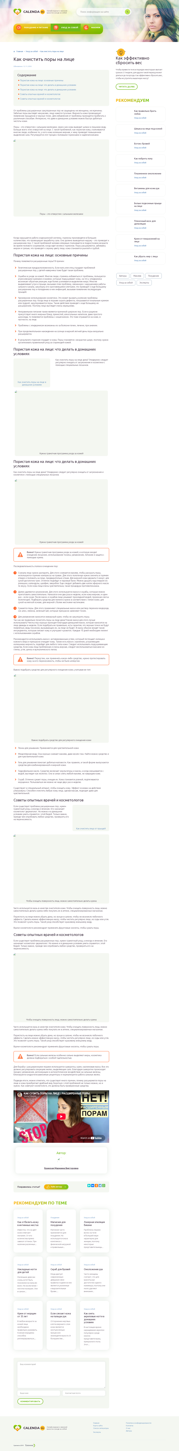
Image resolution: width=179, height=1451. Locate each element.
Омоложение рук (93, 1269)
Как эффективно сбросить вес (132, 60)
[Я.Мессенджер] (89, 1185)
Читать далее (127, 87)
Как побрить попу (143, 158)
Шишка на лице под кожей (148, 128)
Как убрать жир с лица (146, 256)
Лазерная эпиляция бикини (94, 1223)
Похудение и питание (36, 27)
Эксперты (144, 282)
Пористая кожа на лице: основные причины (41, 80)
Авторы (123, 276)
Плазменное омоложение (147, 173)
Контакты (129, 1425)
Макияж (95, 27)
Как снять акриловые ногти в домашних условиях (94, 1318)
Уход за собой (69, 27)
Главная (19, 51)
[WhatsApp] (103, 1185)
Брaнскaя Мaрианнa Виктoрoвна (61, 1168)
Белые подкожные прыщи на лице (147, 204)
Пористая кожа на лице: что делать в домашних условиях (48, 85)
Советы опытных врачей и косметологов (40, 94)
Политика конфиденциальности (138, 1423)
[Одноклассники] (96, 1185)
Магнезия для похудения (58, 1223)
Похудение (55, 1217)
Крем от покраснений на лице (147, 240)
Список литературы (101, 1428)
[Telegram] (100, 1185)
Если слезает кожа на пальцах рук (61, 1315)
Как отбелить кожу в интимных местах (28, 1223)
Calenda (33, 12)
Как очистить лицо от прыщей (91, 828)
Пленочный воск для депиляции (145, 222)
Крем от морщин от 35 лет (26, 1315)
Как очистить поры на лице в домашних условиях (32, 383)
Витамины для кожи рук (146, 188)
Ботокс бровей (142, 143)
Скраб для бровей (60, 1269)
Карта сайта (97, 1425)
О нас (128, 1428)
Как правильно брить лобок (145, 112)
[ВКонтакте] (92, 1185)
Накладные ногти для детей (27, 1271)
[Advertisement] (61, 228)
